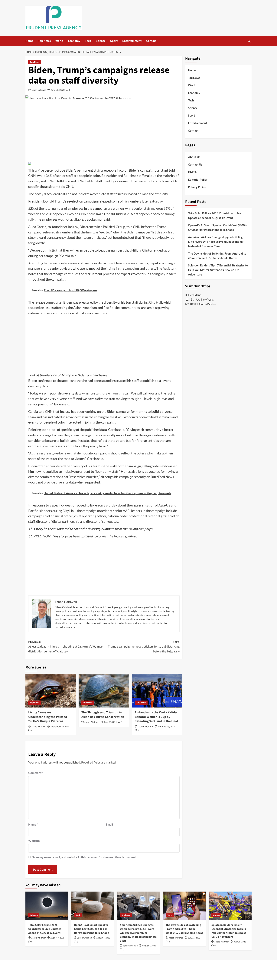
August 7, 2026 (57, 937)
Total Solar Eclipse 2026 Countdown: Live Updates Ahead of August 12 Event (214, 215)
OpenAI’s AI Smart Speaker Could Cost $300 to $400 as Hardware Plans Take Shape (218, 227)
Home (29, 41)
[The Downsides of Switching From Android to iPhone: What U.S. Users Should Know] (184, 906)
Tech (88, 41)
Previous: (65, 647)
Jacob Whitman (38, 726)
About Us (194, 157)
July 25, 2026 (194, 937)
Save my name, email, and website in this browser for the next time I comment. (84, 857)
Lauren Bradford (146, 726)
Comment (35, 772)
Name (33, 824)
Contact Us (195, 164)
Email (110, 824)
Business (126, 915)
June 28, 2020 (58, 89)
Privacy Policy (197, 187)
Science (101, 41)
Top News (44, 41)
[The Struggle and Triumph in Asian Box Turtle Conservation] (104, 690)
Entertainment (132, 41)
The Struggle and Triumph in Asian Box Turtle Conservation (102, 714)
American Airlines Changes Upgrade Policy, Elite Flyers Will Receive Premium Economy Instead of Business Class (215, 241)
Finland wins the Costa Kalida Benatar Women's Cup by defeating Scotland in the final (156, 717)
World (59, 41)
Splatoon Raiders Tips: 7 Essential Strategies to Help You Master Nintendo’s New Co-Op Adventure (218, 270)
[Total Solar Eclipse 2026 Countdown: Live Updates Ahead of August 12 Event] (46, 906)
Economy (74, 41)
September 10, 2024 (60, 726)
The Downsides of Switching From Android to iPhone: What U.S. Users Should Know (217, 256)
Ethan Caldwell (38, 89)
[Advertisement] (104, 132)
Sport (114, 41)
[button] (249, 41)
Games (216, 915)
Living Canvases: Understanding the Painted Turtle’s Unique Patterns (47, 717)
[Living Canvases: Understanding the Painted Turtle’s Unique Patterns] (50, 690)
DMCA (192, 172)
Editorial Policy (197, 179)
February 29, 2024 (166, 726)
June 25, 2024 (110, 722)
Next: (143, 647)
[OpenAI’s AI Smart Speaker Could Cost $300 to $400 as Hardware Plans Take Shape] (92, 906)
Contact (151, 41)
